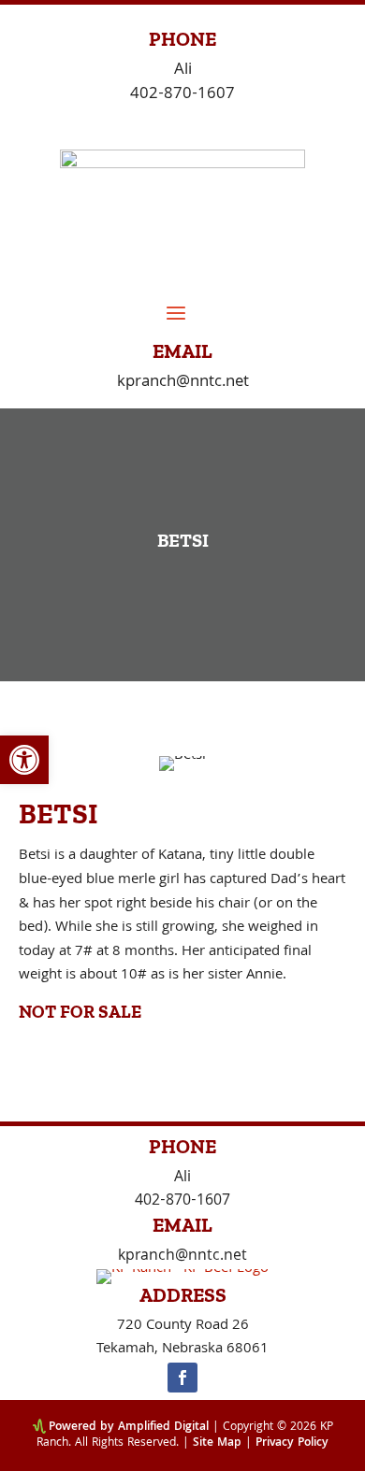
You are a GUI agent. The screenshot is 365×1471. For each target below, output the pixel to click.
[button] (24, 760)
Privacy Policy (292, 1443)
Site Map (217, 1443)
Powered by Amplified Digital (129, 1427)
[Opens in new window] (182, 1377)
